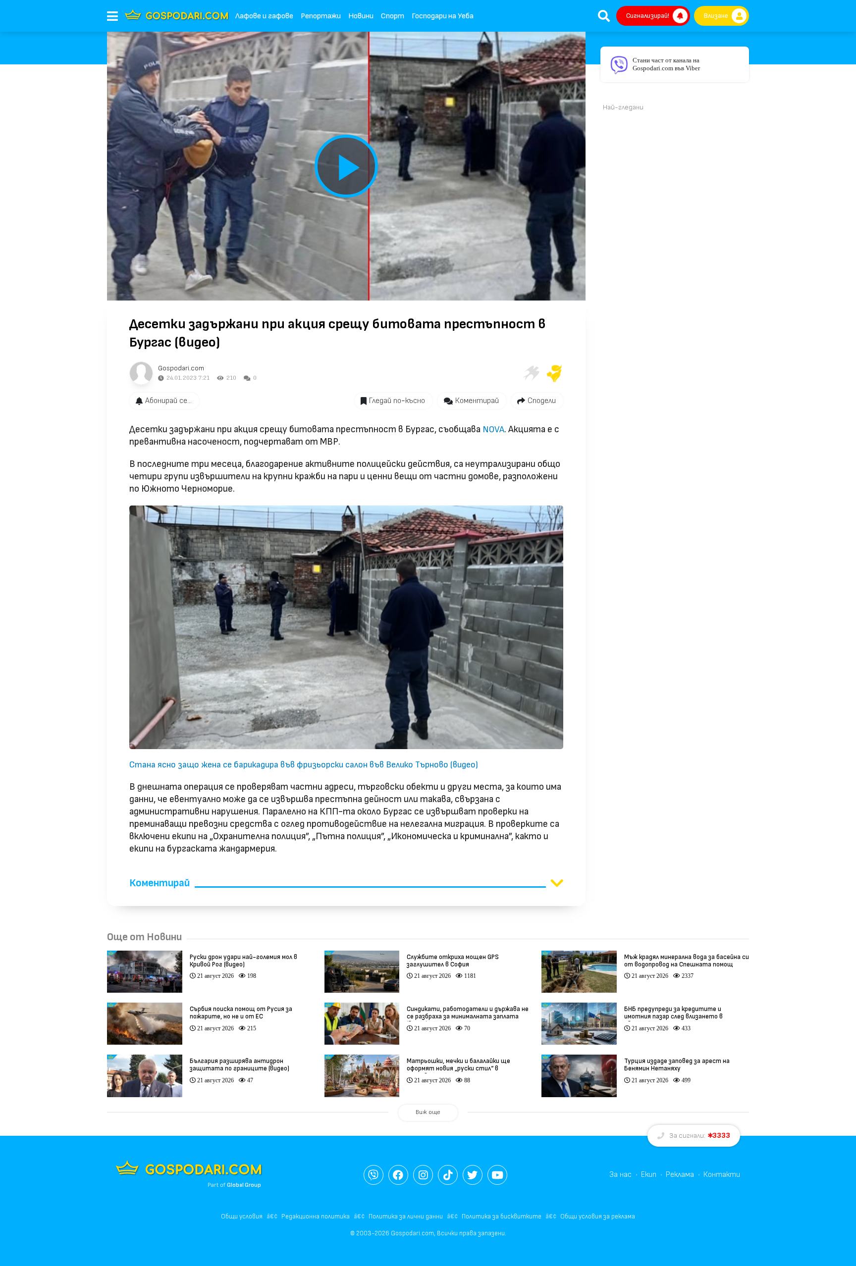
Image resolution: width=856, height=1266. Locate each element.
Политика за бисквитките (501, 1216)
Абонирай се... (168, 400)
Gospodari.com (181, 368)
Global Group (244, 1185)
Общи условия (242, 1216)
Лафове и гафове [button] (264, 16)
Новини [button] (361, 16)
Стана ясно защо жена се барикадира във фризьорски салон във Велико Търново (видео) (303, 765)
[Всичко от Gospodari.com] (141, 373)
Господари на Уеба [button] (443, 16)
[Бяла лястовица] (530, 373)
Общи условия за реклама (597, 1216)
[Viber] (373, 1175)
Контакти (721, 1174)
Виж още (428, 1112)
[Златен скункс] (554, 373)
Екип (648, 1174)
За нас (620, 1174)
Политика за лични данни (406, 1216)
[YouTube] (497, 1175)
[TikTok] (448, 1175)
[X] (472, 1175)
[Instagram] (423, 1175)
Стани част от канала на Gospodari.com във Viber (666, 64)
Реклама (680, 1174)
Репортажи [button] (321, 16)
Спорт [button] (392, 16)
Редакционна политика (315, 1216)
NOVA (493, 429)
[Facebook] (398, 1175)
